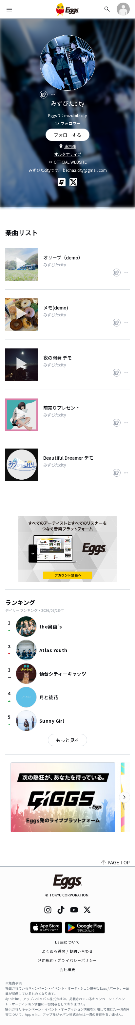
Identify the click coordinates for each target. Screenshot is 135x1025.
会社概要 (67, 969)
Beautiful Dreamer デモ (68, 457)
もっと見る (67, 740)
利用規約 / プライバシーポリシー (67, 960)
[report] (53, 94)
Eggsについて (67, 942)
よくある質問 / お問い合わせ (67, 951)
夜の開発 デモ (57, 357)
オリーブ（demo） (63, 257)
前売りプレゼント (61, 407)
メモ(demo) (55, 307)
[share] (44, 94)
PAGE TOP (118, 862)
